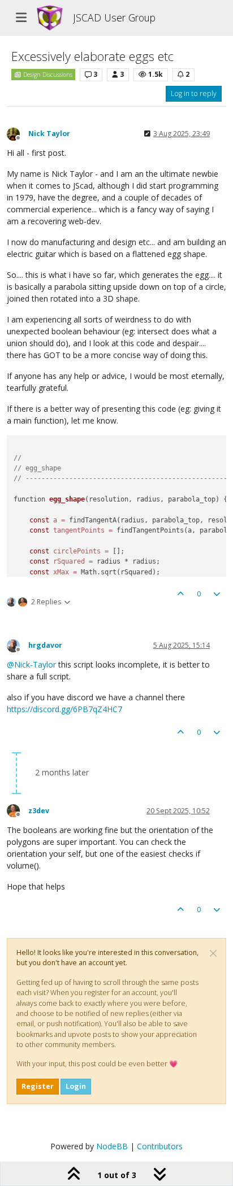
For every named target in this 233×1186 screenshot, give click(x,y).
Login (76, 1086)
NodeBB (112, 1146)
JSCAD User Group (114, 17)
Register (37, 1086)
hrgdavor (45, 645)
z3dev (38, 811)
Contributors (160, 1146)
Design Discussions (46, 75)
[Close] (213, 953)
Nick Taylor (49, 133)
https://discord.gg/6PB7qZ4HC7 (64, 709)
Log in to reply (194, 93)
